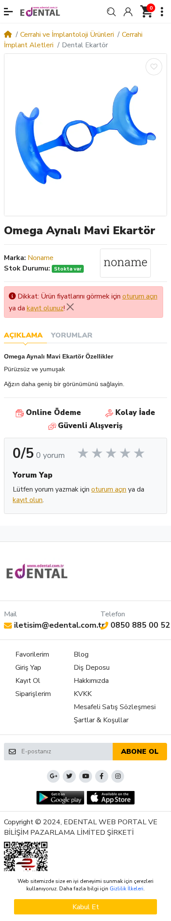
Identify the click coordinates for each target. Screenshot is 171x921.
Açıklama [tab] (23, 335)
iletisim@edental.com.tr (59, 625)
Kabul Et (85, 907)
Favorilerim (32, 654)
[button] (8, 11)
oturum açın (139, 296)
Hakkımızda (91, 680)
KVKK (83, 694)
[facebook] (101, 776)
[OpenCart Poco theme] (40, 11)
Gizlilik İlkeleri (126, 888)
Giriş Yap (28, 667)
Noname (40, 258)
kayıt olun (28, 500)
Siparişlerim (33, 694)
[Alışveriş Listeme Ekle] (154, 66)
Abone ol (140, 751)
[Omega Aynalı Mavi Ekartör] (85, 135)
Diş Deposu (92, 667)
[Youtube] (85, 776)
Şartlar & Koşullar (101, 720)
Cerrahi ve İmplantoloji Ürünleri (67, 34)
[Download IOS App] (111, 798)
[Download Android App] (60, 798)
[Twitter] (69, 776)
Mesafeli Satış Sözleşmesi (115, 707)
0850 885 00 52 (140, 625)
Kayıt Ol (27, 680)
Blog (81, 654)
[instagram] (118, 776)
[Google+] (53, 776)
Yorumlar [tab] (72, 335)
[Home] (8, 34)
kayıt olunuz (45, 308)
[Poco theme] (37, 571)
